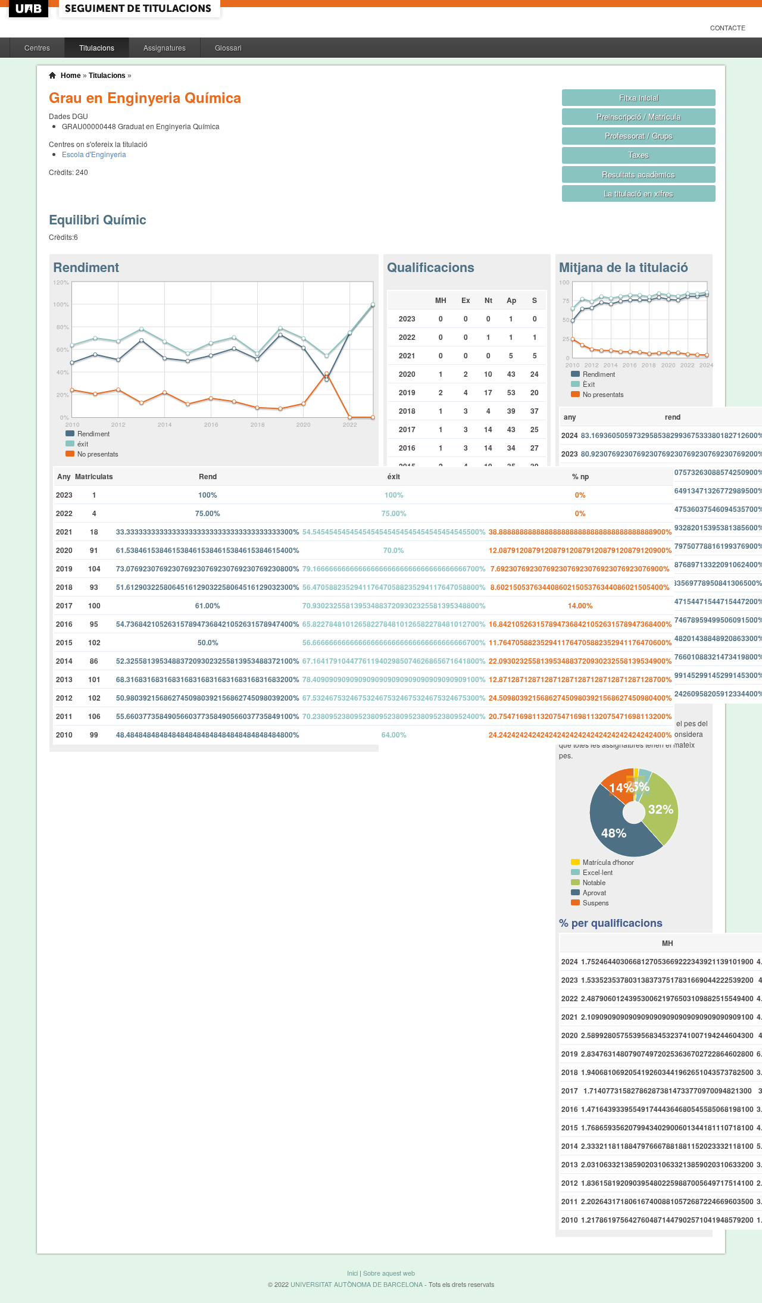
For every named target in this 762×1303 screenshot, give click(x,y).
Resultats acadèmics (638, 174)
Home (71, 75)
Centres (37, 47)
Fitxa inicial (638, 97)
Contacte (727, 27)
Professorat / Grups (639, 135)
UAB (29, 8)
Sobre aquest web (389, 1272)
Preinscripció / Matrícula (638, 116)
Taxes (638, 154)
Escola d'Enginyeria (94, 154)
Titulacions (96, 47)
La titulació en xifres (638, 193)
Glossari (228, 47)
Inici (352, 1272)
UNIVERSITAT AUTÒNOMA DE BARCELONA (357, 1284)
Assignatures (164, 47)
